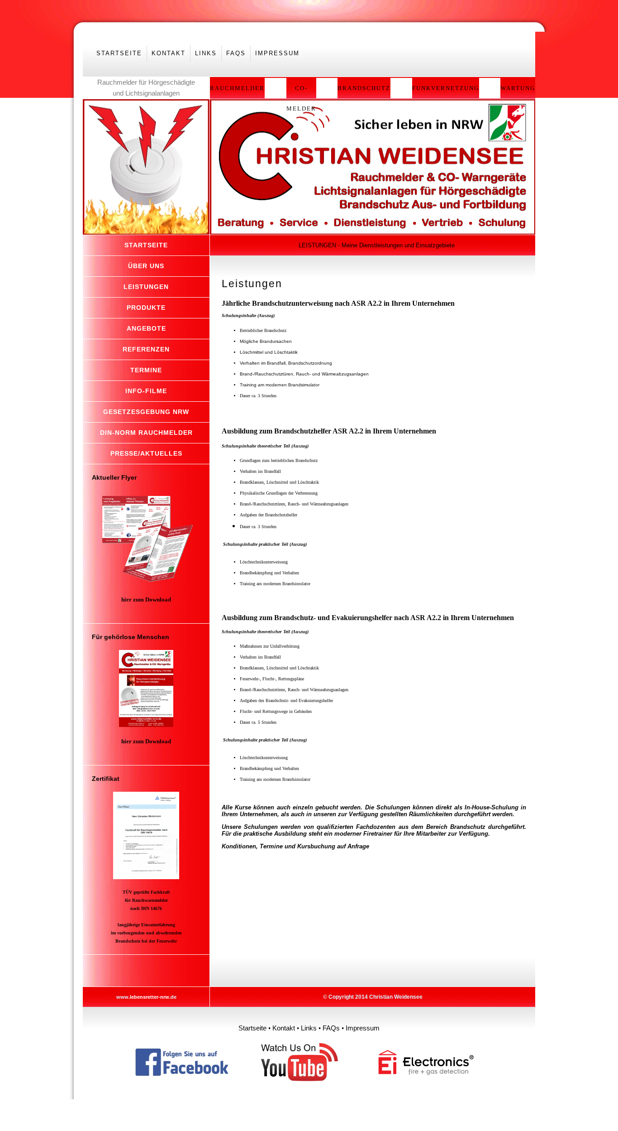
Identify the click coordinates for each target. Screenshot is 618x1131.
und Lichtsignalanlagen (146, 93)
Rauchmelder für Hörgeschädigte (146, 82)
